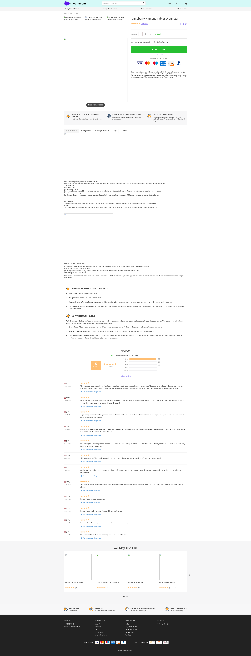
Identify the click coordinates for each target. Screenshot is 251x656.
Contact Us (98, 627)
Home (65, 14)
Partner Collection (181, 9)
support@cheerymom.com (72, 626)
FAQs (127, 624)
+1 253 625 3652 (69, 624)
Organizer (128, 183)
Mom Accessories (146, 9)
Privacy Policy (99, 632)
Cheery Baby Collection (72, 9)
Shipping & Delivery (131, 629)
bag (122, 266)
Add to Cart (159, 49)
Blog (96, 629)
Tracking (128, 635)
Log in (169, 4)
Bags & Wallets (74, 14)
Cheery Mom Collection (110, 9)
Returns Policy (130, 632)
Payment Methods (131, 627)
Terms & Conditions (101, 635)
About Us (97, 624)
